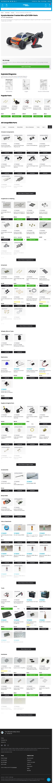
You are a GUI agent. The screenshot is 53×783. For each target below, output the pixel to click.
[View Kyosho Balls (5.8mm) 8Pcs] (7, 205)
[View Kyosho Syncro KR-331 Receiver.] (19, 363)
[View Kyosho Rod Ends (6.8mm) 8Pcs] (32, 205)
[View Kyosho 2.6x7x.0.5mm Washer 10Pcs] (19, 681)
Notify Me (7, 152)
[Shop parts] (24, 378)
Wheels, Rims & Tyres (7, 331)
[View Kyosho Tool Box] (7, 615)
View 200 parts (9, 17)
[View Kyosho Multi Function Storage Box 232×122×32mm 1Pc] (19, 615)
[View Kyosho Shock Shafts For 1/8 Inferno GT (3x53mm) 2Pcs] (19, 205)
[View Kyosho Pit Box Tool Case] (32, 594)
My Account (30, 758)
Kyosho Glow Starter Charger (27, 108)
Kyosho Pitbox (42, 601)
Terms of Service (33, 780)
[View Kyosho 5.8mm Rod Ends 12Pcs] (7, 225)
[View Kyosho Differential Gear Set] (45, 292)
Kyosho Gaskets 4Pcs (18, 298)
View (45, 239)
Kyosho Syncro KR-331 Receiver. (18, 371)
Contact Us (34, 1)
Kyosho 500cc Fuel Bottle (45, 621)
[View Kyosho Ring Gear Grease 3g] (7, 528)
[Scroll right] (45, 127)
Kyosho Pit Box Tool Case (32, 601)
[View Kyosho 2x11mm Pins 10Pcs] (7, 271)
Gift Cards (3, 764)
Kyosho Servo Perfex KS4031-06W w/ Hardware (7, 391)
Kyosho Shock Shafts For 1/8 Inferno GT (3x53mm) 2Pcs (19, 212)
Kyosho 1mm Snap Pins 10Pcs (44, 688)
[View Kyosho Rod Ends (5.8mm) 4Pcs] (45, 225)
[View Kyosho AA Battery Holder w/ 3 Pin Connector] (32, 363)
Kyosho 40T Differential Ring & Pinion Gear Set (32, 299)
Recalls (29, 770)
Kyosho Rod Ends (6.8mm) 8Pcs (30, 212)
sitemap (11, 777)
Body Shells (20, 127)
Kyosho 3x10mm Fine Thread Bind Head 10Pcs (32, 668)
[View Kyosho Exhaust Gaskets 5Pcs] (32, 409)
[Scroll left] (2, 127)
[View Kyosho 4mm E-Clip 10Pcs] (19, 661)
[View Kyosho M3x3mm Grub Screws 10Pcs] (7, 681)
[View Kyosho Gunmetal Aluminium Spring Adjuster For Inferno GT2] (45, 205)
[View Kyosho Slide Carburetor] (16, 101)
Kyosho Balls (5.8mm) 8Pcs (6, 212)
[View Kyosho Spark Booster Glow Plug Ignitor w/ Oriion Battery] (19, 594)
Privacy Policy (24, 780)
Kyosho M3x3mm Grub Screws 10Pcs (6, 688)
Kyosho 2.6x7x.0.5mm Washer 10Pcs (18, 688)
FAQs (2, 738)
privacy (2, 777)
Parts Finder (4, 758)
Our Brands (4, 760)
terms (6, 777)
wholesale (14, 767)
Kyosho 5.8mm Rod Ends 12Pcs (6, 233)
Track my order (31, 762)
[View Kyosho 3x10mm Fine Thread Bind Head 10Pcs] (32, 661)
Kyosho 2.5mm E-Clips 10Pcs (6, 668)
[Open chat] (48, 779)
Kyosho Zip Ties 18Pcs (6, 483)
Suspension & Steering (7, 198)
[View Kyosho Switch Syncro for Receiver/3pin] (45, 363)
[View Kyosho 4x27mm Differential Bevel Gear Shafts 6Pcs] (45, 271)
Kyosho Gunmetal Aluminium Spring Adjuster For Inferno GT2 (44, 212)
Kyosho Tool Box (4, 621)
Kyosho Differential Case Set (6, 299)
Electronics (4, 357)
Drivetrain (4, 265)
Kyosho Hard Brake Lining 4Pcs (32, 279)
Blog (39, 1)
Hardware (4, 654)
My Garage (43, 1)
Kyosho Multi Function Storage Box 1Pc (31, 622)
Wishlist (49, 1)
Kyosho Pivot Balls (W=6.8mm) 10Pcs (18, 233)
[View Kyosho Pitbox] (45, 594)
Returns (29, 764)
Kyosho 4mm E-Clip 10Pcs (19, 668)
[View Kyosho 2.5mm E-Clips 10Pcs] (7, 661)
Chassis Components (7, 132)
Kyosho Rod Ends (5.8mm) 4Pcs (43, 233)
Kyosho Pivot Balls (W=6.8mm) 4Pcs (37, 108)
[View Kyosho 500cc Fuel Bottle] (45, 615)
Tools (38, 127)
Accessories (11, 127)
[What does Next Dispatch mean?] (16, 1)
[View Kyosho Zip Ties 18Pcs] (7, 476)
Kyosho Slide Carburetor (14, 108)
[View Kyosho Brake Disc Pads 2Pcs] (6, 101)
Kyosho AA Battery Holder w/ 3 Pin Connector (32, 371)
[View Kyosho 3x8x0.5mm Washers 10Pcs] (32, 681)
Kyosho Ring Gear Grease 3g (6, 535)
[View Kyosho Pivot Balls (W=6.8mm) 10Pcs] (19, 225)
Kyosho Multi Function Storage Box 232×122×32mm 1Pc (19, 622)
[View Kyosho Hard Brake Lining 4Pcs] (32, 271)
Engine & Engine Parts (7, 403)
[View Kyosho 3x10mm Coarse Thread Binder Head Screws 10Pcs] (45, 661)
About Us (3, 742)
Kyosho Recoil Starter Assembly (18, 417)
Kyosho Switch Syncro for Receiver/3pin (45, 371)
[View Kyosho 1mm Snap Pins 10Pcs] (45, 681)
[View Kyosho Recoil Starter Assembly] (19, 409)
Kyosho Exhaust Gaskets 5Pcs (32, 417)
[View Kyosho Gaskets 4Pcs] (19, 292)
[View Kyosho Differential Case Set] (7, 292)
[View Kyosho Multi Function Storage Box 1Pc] (32, 615)
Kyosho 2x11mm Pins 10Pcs (7, 278)
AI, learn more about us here (6, 752)
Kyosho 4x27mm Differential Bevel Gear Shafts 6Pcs (44, 279)
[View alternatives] (12, 240)
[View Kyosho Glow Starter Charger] (27, 101)
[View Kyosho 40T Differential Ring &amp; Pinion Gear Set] (32, 292)
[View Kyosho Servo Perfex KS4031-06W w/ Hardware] (7, 384)
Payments (29, 766)
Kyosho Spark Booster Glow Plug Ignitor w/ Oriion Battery (18, 602)
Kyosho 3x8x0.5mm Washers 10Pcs (31, 688)
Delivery (29, 760)
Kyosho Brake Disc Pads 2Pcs (5, 108)
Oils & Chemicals (30, 127)
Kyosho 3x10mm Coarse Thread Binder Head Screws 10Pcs (44, 668)
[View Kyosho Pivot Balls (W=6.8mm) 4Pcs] (38, 101)
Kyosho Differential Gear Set (44, 299)
